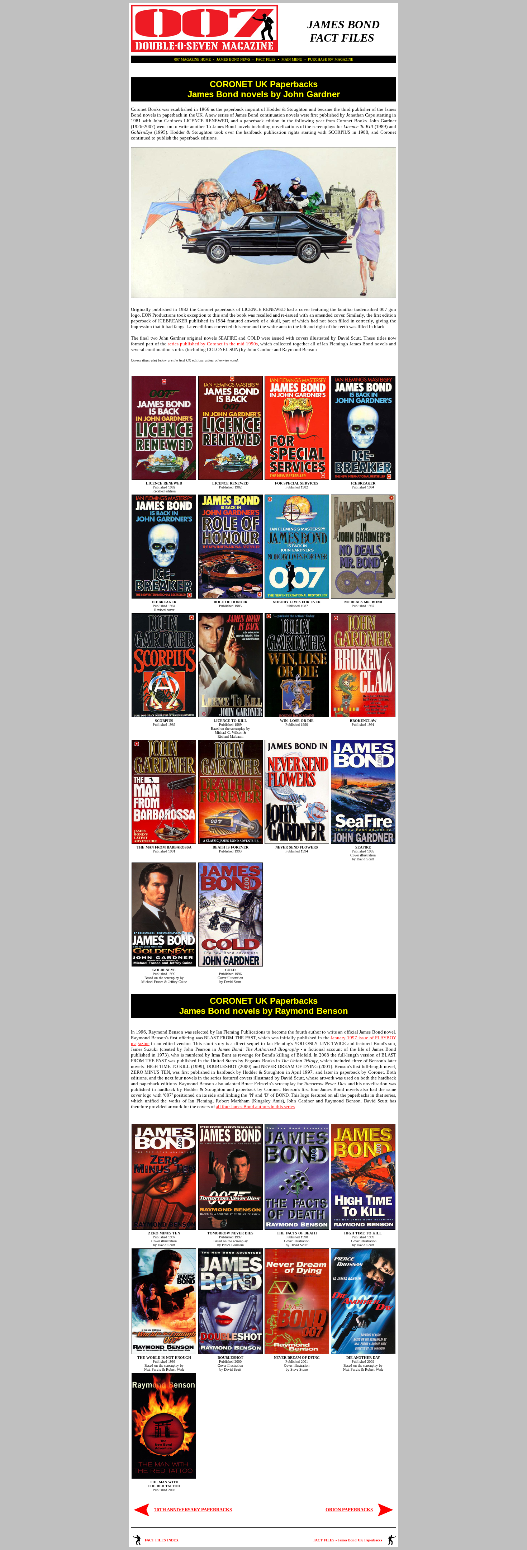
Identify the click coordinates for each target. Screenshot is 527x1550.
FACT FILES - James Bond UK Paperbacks (347, 1540)
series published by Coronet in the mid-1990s (213, 343)
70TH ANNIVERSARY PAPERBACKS (193, 1509)
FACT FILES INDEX (162, 1540)
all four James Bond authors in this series (255, 1106)
